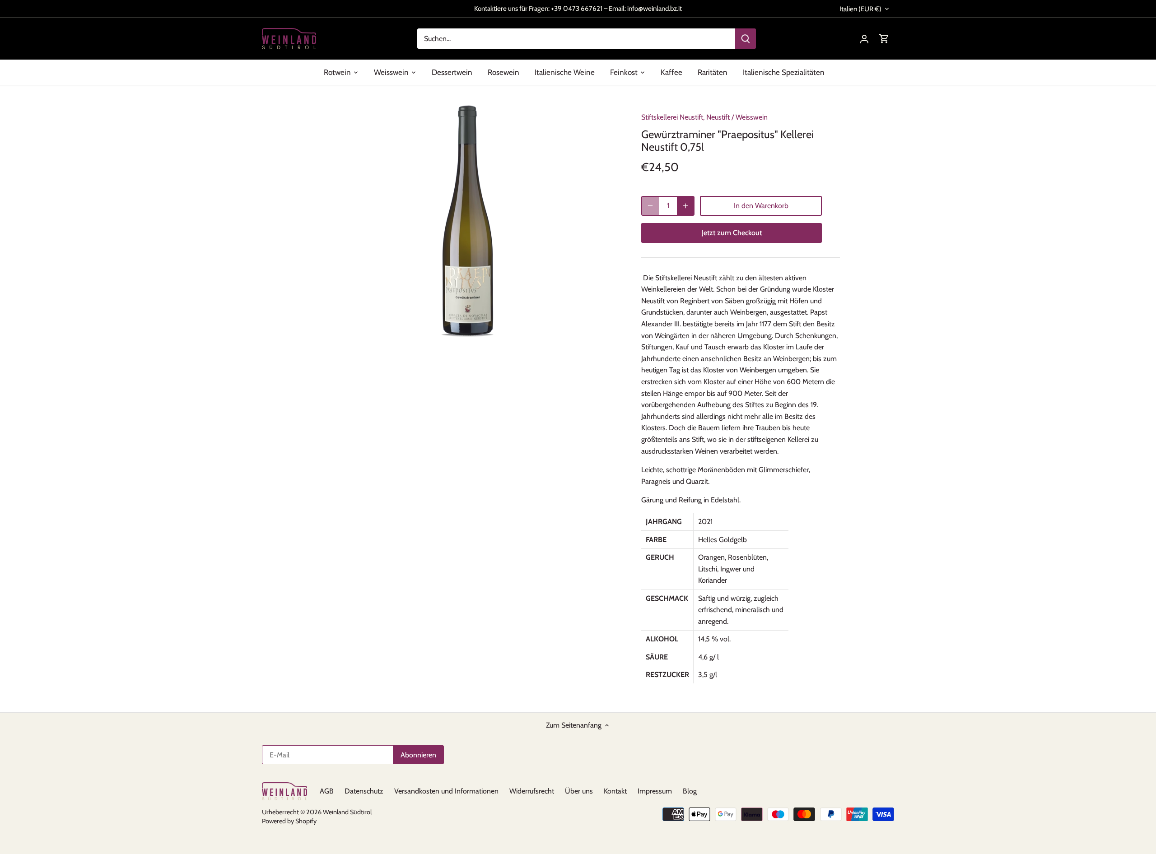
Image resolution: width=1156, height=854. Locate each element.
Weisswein (752, 117)
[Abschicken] (745, 38)
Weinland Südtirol (347, 812)
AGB (327, 791)
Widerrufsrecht (531, 791)
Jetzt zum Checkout (732, 232)
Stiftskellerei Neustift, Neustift (685, 117)
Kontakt (615, 791)
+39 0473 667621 (576, 8)
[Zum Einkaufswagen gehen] (884, 38)
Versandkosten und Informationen (446, 791)
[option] (468, 221)
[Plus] (685, 205)
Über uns (579, 791)
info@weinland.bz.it (654, 8)
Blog (690, 791)
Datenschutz (364, 791)
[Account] (864, 38)
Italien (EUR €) (860, 9)
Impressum (655, 791)
